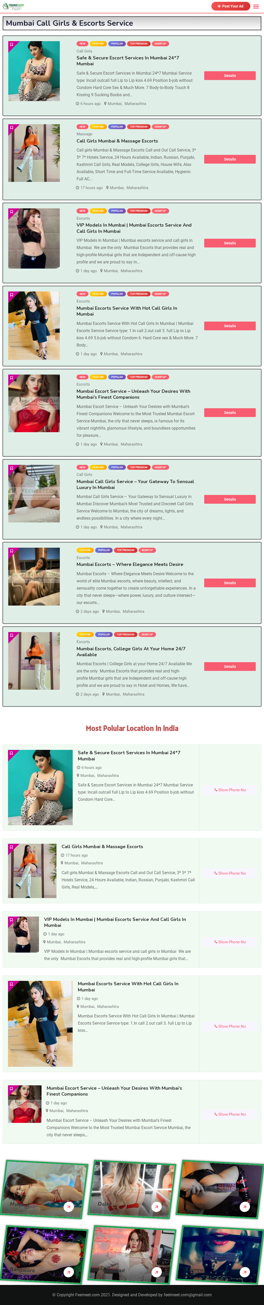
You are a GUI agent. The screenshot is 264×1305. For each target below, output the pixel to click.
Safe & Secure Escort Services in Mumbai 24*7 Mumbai (128, 61)
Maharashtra (135, 103)
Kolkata (195, 1204)
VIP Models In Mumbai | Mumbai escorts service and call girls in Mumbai (134, 228)
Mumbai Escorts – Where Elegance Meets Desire (130, 564)
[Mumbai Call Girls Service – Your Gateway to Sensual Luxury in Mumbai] (34, 494)
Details (230, 76)
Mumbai (115, 103)
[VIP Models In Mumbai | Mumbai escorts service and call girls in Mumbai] (34, 238)
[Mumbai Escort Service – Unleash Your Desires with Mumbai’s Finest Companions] (34, 403)
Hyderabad (111, 1270)
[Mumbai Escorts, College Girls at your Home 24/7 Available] (34, 661)
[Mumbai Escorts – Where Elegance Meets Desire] (34, 577)
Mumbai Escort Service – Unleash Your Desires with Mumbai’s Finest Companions (133, 394)
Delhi (104, 1204)
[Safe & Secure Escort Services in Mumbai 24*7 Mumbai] (34, 71)
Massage (84, 134)
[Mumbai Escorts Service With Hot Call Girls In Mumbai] (34, 325)
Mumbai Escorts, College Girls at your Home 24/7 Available (131, 652)
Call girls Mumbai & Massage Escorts (117, 141)
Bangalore (22, 1270)
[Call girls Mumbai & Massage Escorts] (34, 153)
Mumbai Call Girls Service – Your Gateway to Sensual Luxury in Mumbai (135, 484)
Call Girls (84, 51)
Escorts (83, 218)
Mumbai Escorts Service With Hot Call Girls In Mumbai (127, 311)
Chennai (195, 1270)
